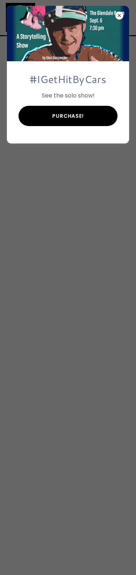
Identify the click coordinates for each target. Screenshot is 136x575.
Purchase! (68, 116)
